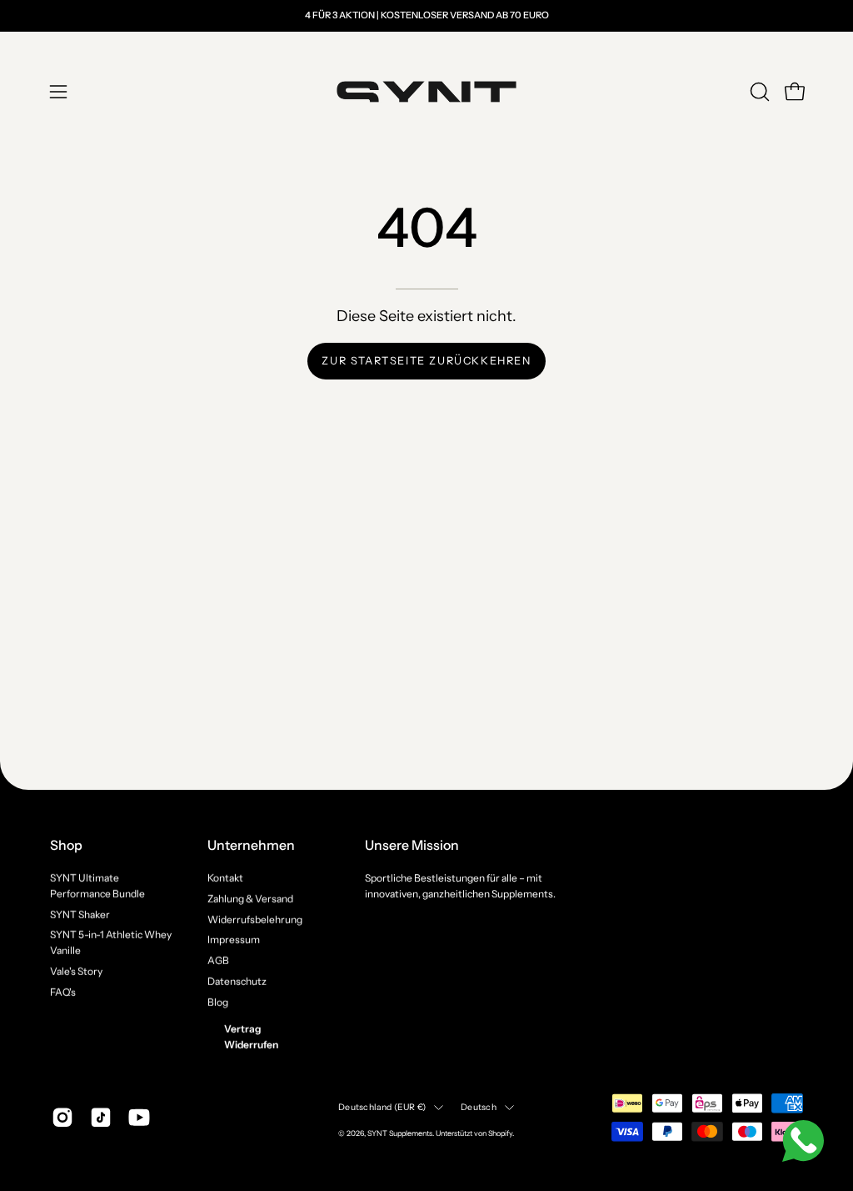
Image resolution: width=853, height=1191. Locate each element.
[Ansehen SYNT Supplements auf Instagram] (62, 1116)
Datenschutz (237, 980)
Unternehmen (251, 845)
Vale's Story (76, 970)
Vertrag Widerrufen (251, 1037)
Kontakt (225, 878)
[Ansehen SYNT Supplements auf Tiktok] (100, 1116)
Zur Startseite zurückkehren (426, 360)
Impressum (233, 939)
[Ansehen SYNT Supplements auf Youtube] (139, 1116)
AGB (218, 960)
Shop (66, 845)
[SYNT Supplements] (426, 92)
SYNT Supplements (399, 1133)
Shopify (500, 1133)
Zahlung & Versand (250, 898)
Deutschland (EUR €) (382, 1106)
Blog (217, 1001)
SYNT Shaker (80, 913)
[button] (758, 91)
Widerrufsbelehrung (254, 918)
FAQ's (63, 991)
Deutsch (478, 1106)
